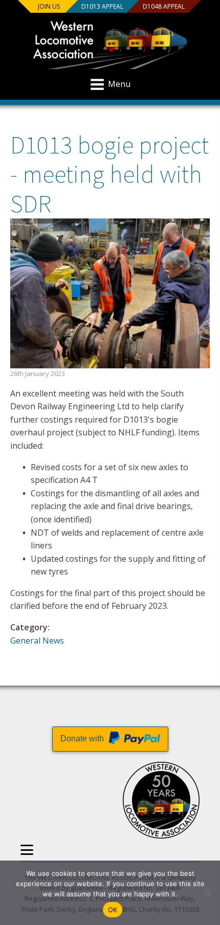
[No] (207, 893)
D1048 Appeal (164, 6)
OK (113, 910)
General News (37, 640)
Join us (49, 6)
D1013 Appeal (102, 6)
